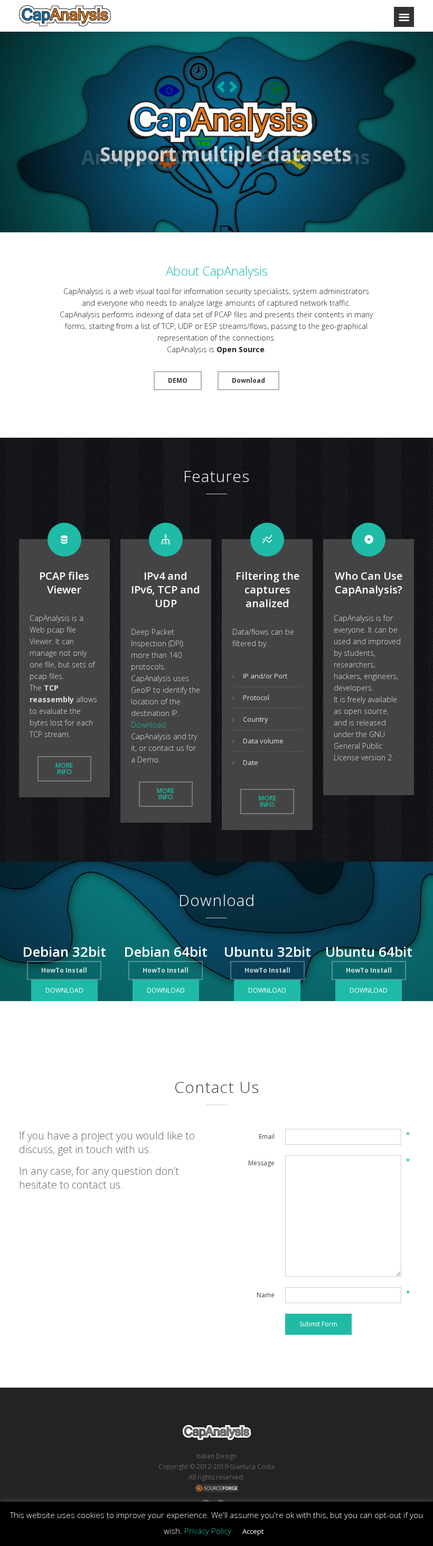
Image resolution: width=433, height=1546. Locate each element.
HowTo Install (166, 970)
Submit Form (318, 1323)
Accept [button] (252, 1531)
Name (266, 1294)
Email (267, 1136)
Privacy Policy (207, 1530)
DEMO (177, 380)
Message (261, 1162)
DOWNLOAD (64, 990)
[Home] (65, 16)
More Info (64, 768)
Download (248, 380)
